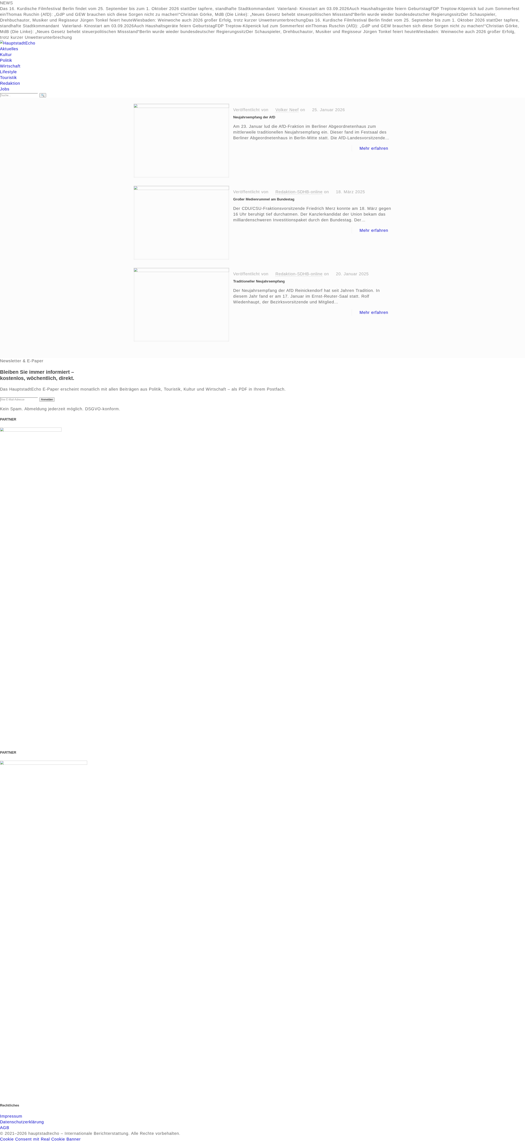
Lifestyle (8, 72)
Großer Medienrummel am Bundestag (263, 199)
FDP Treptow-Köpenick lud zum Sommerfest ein (263, 26)
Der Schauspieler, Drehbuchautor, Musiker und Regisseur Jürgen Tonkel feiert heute (331, 31)
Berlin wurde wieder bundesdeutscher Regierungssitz (407, 14)
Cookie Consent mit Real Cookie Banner (40, 1139)
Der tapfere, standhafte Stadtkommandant (233, 8)
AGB (4, 1127)
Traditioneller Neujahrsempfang (259, 281)
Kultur (6, 54)
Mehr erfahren (374, 148)
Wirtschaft (10, 66)
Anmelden (47, 399)
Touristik (8, 77)
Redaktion (10, 83)
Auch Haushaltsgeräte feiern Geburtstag (389, 8)
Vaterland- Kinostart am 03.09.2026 (313, 8)
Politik (6, 60)
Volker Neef (287, 109)
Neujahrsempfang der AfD (254, 117)
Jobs (4, 89)
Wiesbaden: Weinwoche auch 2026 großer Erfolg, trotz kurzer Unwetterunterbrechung (219, 20)
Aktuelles (9, 49)
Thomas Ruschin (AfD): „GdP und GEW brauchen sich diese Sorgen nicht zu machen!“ (93, 14)
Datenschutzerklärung (22, 1122)
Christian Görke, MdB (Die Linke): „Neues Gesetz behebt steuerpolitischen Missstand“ (267, 14)
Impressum (11, 1116)
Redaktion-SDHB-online (299, 192)
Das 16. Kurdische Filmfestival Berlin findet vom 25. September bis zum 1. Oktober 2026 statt (94, 8)
